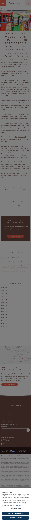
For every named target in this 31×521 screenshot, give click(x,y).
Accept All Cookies (15, 518)
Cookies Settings (15, 508)
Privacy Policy (17, 505)
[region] (15, 504)
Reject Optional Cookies (15, 513)
